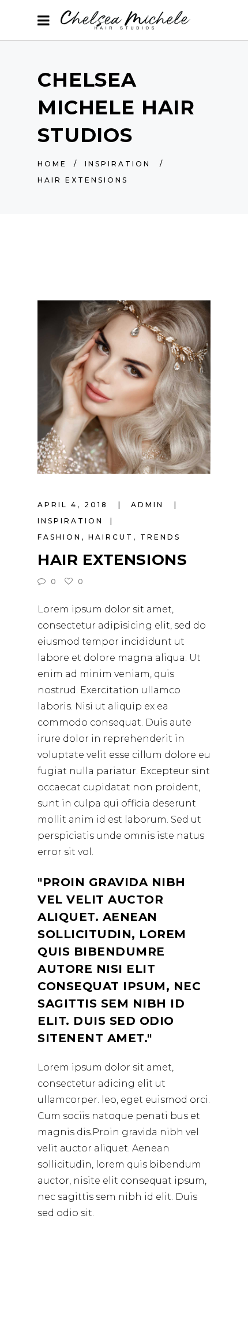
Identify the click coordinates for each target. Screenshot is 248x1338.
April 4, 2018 (74, 504)
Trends (160, 537)
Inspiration (118, 163)
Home (52, 163)
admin (149, 504)
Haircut (110, 537)
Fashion (59, 537)
